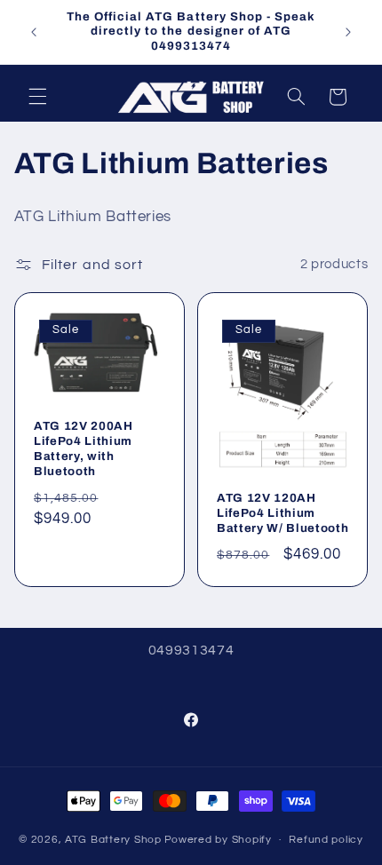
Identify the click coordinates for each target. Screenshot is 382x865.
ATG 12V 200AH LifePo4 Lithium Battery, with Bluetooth (83, 448)
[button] (37, 96)
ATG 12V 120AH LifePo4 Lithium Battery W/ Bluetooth (282, 513)
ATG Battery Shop (113, 840)
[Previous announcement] (33, 32)
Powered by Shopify (218, 840)
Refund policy (326, 840)
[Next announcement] (348, 32)
